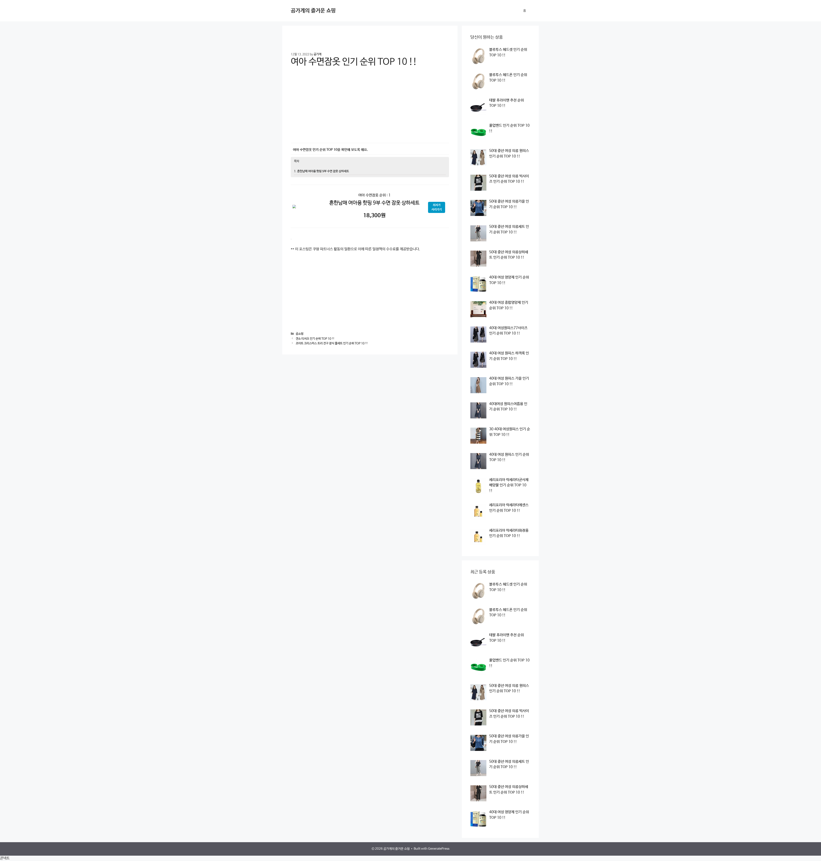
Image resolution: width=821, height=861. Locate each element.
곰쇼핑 (299, 334)
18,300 (374, 216)
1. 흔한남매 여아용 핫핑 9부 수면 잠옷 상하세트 (321, 171)
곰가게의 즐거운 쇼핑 (313, 11)
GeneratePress (438, 849)
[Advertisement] (370, 108)
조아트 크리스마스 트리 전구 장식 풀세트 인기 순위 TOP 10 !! (332, 343)
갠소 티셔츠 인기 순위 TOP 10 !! (315, 338)
